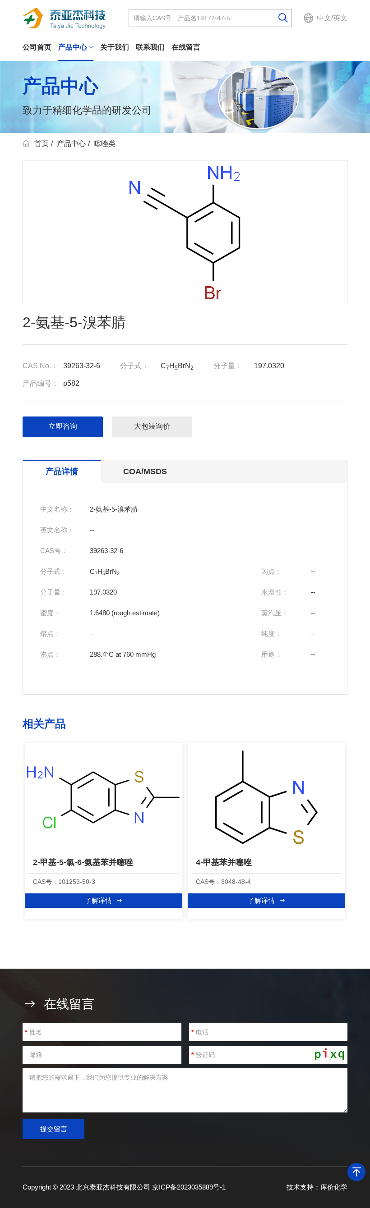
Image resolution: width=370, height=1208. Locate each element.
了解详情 (98, 900)
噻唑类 (105, 143)
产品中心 (73, 47)
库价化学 (333, 1187)
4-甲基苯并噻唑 (224, 862)
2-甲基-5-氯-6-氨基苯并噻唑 (83, 862)
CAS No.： (40, 366)
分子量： (227, 366)
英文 (340, 18)
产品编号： (41, 383)
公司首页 (37, 47)
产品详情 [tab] (62, 471)
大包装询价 (152, 426)
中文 (324, 18)
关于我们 (114, 47)
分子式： (134, 366)
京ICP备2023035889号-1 (189, 1187)
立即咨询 (62, 426)
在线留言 (185, 47)
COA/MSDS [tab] (145, 471)
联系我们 (150, 47)
